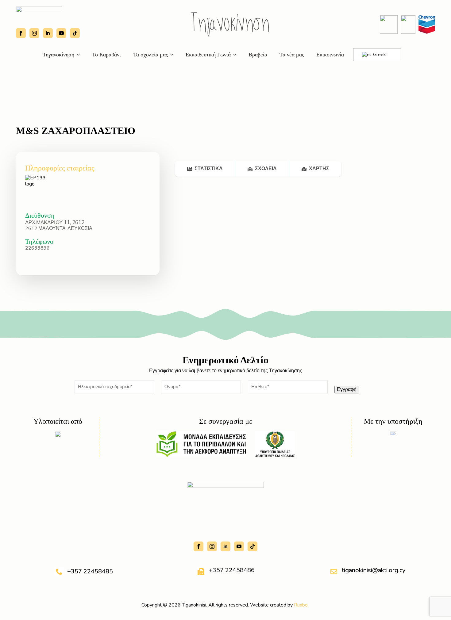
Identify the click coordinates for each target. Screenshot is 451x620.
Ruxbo (301, 605)
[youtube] (61, 33)
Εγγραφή (347, 389)
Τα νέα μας (291, 55)
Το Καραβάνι (106, 55)
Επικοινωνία (330, 55)
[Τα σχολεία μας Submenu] (173, 54)
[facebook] (21, 33)
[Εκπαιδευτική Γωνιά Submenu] (236, 54)
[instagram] (34, 33)
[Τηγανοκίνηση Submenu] (80, 54)
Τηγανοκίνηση (58, 55)
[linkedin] (48, 33)
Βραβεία (258, 55)
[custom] (75, 33)
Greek (379, 54)
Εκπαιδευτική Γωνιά (208, 55)
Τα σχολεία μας (150, 55)
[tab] (205, 168)
